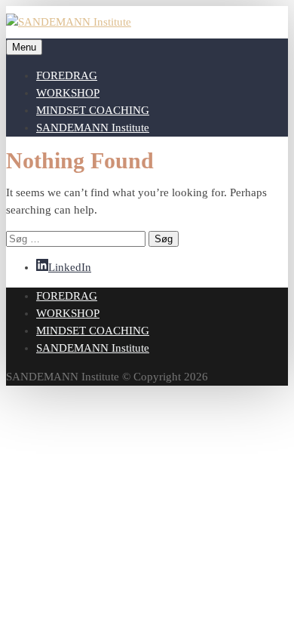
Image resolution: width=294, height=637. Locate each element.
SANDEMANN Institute (92, 128)
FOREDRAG (66, 75)
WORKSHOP (68, 93)
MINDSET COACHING (92, 110)
